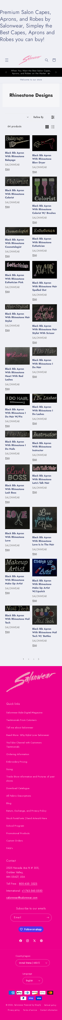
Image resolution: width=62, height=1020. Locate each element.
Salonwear (19, 1005)
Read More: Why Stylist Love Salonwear (27, 735)
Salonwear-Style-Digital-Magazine (24, 712)
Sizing (9, 769)
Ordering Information (17, 754)
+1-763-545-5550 (32, 891)
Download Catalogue (17, 788)
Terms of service (30, 1010)
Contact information (49, 1010)
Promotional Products (18, 833)
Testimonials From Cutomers (21, 720)
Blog (8, 803)
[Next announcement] (55, 72)
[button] (6, 60)
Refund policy (50, 1005)
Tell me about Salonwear (19, 727)
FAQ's (9, 848)
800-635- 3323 (28, 884)
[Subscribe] (47, 917)
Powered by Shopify (32, 1005)
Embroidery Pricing (16, 762)
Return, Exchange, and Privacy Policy (26, 811)
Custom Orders (14, 840)
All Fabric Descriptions (18, 796)
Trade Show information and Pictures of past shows (30, 779)
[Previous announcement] (6, 72)
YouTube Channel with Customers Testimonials (24, 745)
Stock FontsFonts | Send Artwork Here (26, 818)
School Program (15, 826)
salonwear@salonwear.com (22, 897)
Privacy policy (14, 1010)
